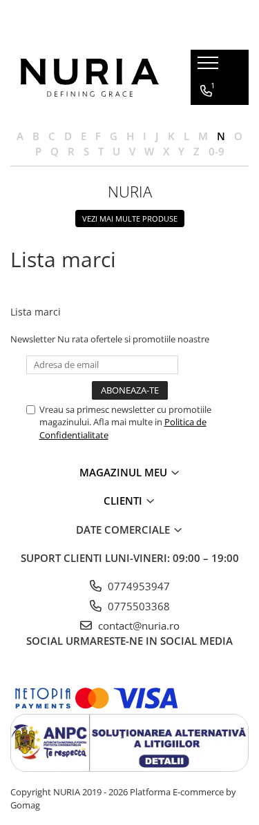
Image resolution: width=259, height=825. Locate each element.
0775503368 (137, 606)
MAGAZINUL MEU (124, 472)
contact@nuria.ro (137, 625)
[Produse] (210, 67)
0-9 (216, 151)
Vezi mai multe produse (130, 218)
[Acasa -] (90, 78)
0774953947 (137, 586)
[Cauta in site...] (206, 174)
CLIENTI (124, 500)
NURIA (130, 191)
